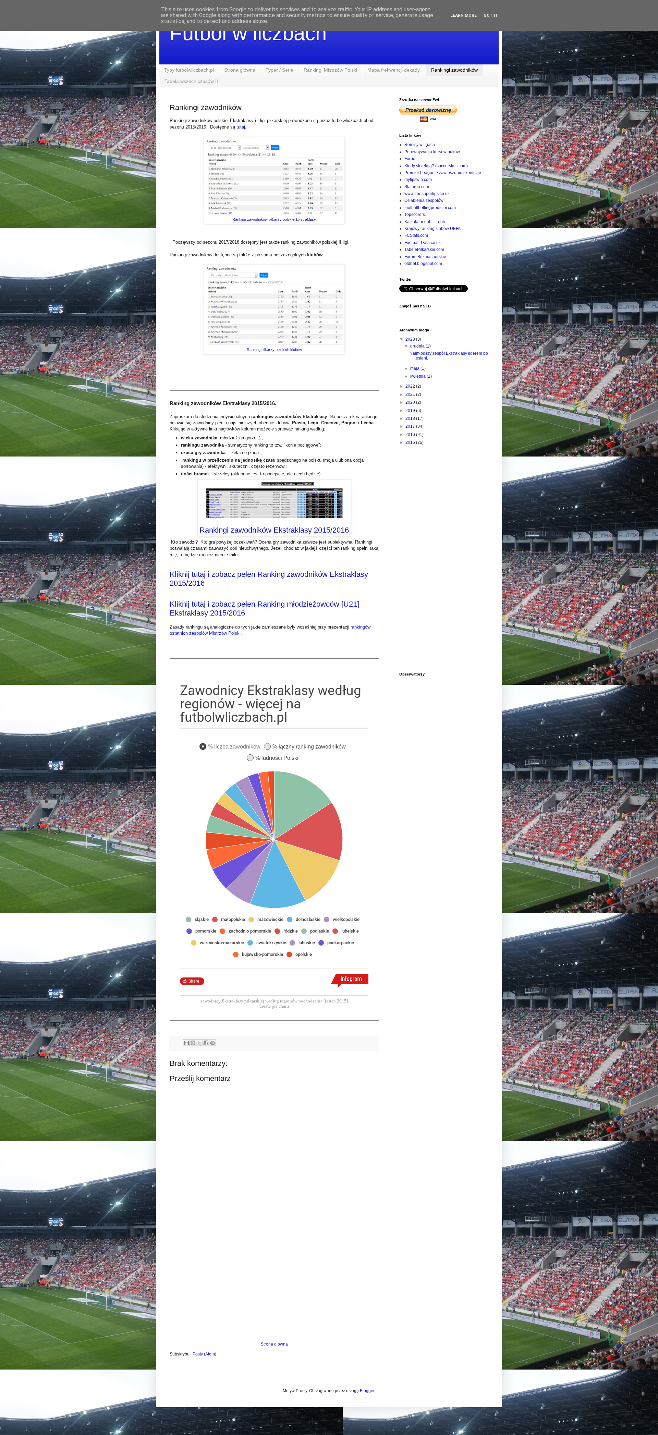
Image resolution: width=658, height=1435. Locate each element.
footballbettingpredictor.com (430, 207)
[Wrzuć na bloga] (193, 1042)
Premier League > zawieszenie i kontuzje (442, 172)
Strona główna (239, 70)
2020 (410, 402)
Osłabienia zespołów (423, 200)
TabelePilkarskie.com (424, 249)
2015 (410, 442)
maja (415, 368)
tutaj (240, 127)
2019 (410, 410)
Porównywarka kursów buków (432, 151)
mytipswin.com (418, 179)
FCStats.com (416, 235)
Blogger (367, 1390)
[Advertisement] (274, 1285)
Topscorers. (415, 214)
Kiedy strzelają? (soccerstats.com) (436, 165)
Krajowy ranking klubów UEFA (432, 228)
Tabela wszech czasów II (191, 81)
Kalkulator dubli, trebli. (425, 221)
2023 (410, 339)
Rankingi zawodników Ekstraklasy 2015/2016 (274, 530)
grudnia (418, 346)
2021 (410, 394)
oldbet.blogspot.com (423, 263)
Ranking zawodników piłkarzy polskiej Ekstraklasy (274, 219)
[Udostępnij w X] (199, 1042)
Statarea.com (416, 186)
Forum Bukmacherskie (425, 256)
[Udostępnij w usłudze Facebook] (206, 1042)
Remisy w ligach (419, 144)
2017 (410, 426)
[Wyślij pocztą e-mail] (186, 1042)
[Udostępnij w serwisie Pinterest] (212, 1042)
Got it (491, 15)
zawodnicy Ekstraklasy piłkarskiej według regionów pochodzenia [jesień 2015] (274, 1001)
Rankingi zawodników (454, 70)
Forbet (410, 158)
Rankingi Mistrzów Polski (330, 70)
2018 (410, 418)
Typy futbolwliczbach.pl (189, 70)
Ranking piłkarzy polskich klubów (274, 350)
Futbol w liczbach (248, 33)
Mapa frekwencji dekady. (394, 70)
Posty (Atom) (204, 1354)
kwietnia (418, 376)
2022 (410, 386)
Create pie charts (274, 1006)
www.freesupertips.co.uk (427, 193)
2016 (410, 434)
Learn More (463, 15)
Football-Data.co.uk (422, 242)
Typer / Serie (279, 70)
